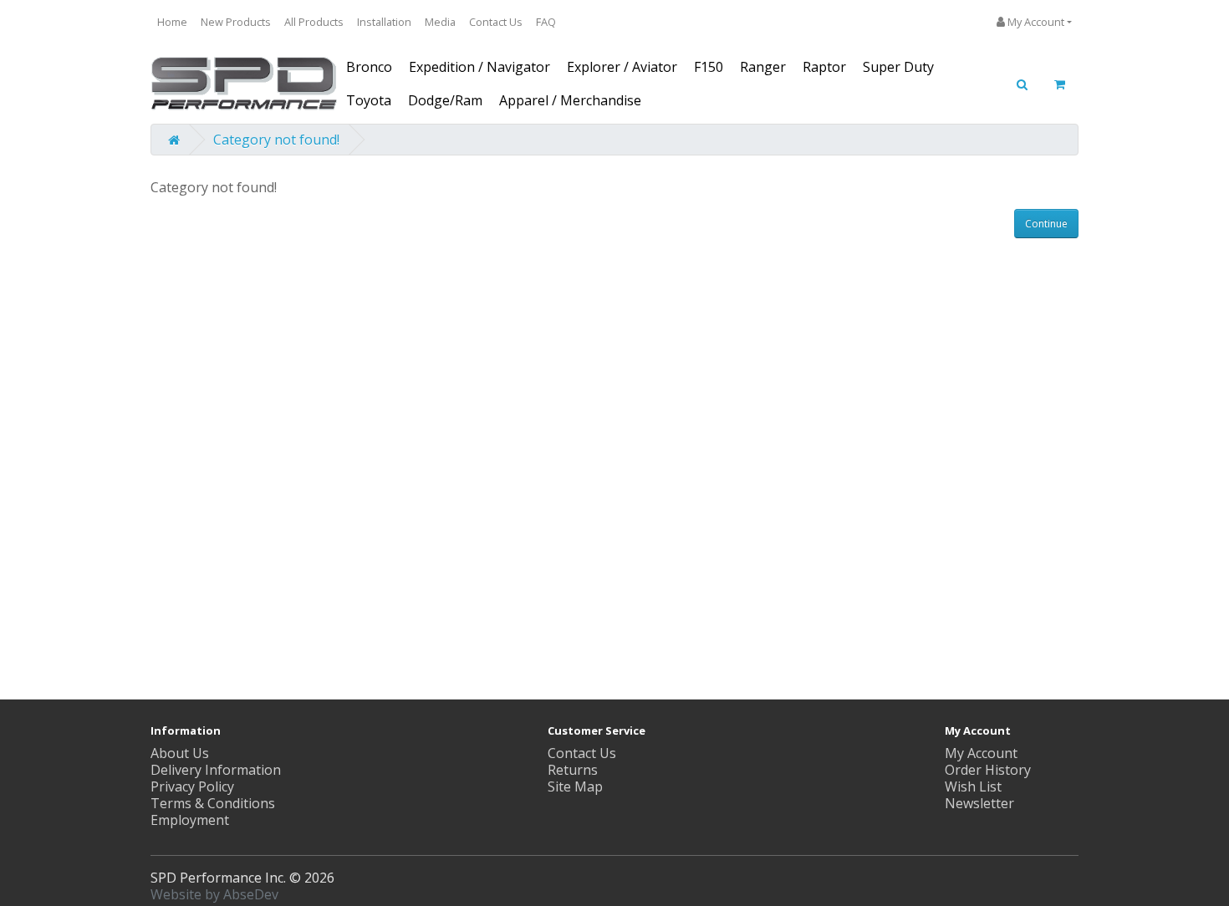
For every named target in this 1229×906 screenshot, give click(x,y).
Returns (573, 770)
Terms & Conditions (212, 803)
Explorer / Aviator (622, 67)
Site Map (575, 786)
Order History (988, 770)
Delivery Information (215, 770)
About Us (179, 753)
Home (172, 21)
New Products (236, 21)
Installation (384, 21)
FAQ (546, 21)
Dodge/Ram (445, 100)
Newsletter (979, 803)
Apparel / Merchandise (570, 100)
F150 (708, 67)
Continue (1046, 223)
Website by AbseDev (214, 894)
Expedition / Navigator (479, 67)
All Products (314, 21)
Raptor (824, 67)
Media (440, 21)
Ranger (763, 67)
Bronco (369, 67)
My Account (981, 753)
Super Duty (898, 67)
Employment (189, 820)
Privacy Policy (192, 786)
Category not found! (276, 139)
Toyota (368, 100)
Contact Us (496, 21)
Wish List (973, 786)
